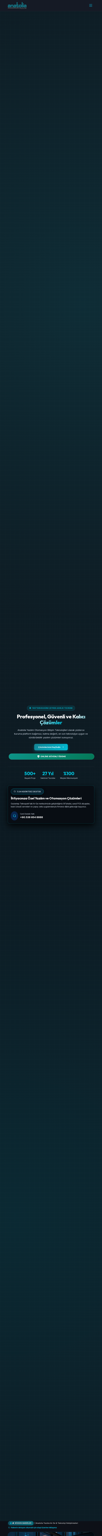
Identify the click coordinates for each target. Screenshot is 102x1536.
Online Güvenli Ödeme (53, 756)
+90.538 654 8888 (31, 817)
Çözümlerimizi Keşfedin (49, 747)
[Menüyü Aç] (90, 5)
